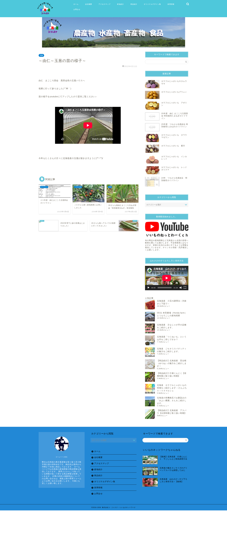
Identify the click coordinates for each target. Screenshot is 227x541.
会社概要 (88, 4)
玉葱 (41, 55)
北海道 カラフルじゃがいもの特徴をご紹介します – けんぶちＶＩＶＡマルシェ (172, 388)
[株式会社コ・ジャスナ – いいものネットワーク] (45, 14)
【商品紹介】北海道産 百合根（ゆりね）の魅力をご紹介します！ (171, 363)
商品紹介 (133, 4)
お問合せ (76, 9)
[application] (166, 278)
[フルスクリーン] (185, 287)
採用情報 (170, 4)
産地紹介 (120, 4)
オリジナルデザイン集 (152, 4)
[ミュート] (180, 287)
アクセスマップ (104, 4)
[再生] (148, 287)
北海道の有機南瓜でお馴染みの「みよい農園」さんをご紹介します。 (171, 400)
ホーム (76, 4)
